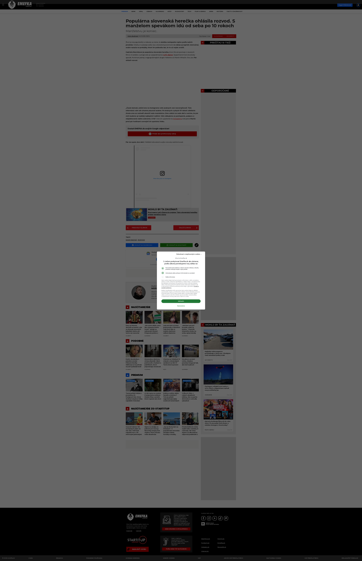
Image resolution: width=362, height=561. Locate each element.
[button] (181, 277)
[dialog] (181, 281)
